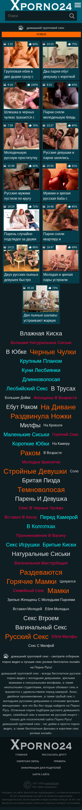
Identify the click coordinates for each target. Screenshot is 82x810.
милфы (30, 425)
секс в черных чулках (41, 508)
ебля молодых (57, 609)
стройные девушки (35, 471)
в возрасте (53, 453)
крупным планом (41, 361)
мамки (58, 590)
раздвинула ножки (41, 416)
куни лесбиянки (41, 370)
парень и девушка (41, 498)
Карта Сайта (41, 774)
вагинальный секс (41, 627)
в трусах (63, 388)
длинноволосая (41, 379)
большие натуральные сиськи (41, 342)
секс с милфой (41, 646)
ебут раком (22, 406)
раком (30, 452)
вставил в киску (21, 517)
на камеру (61, 443)
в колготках (41, 526)
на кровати (53, 425)
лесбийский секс (27, 388)
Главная (21, 754)
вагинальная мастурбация (41, 563)
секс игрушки (23, 545)
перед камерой (59, 517)
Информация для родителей (41, 767)
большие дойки (17, 398)
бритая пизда (41, 480)
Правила (60, 761)
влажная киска (41, 333)
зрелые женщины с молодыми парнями (41, 600)
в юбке (16, 351)
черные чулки (53, 351)
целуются (68, 581)
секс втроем (41, 618)
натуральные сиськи (41, 553)
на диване (58, 406)
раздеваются (41, 572)
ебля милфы (64, 636)
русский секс (27, 636)
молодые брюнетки (41, 462)
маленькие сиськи (26, 434)
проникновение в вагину (41, 535)
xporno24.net (52, 783)
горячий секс (65, 434)
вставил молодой (27, 609)
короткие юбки (30, 444)
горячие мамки (32, 581)
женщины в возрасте (55, 397)
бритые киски (59, 545)
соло (74, 471)
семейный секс (28, 590)
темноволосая (41, 489)
